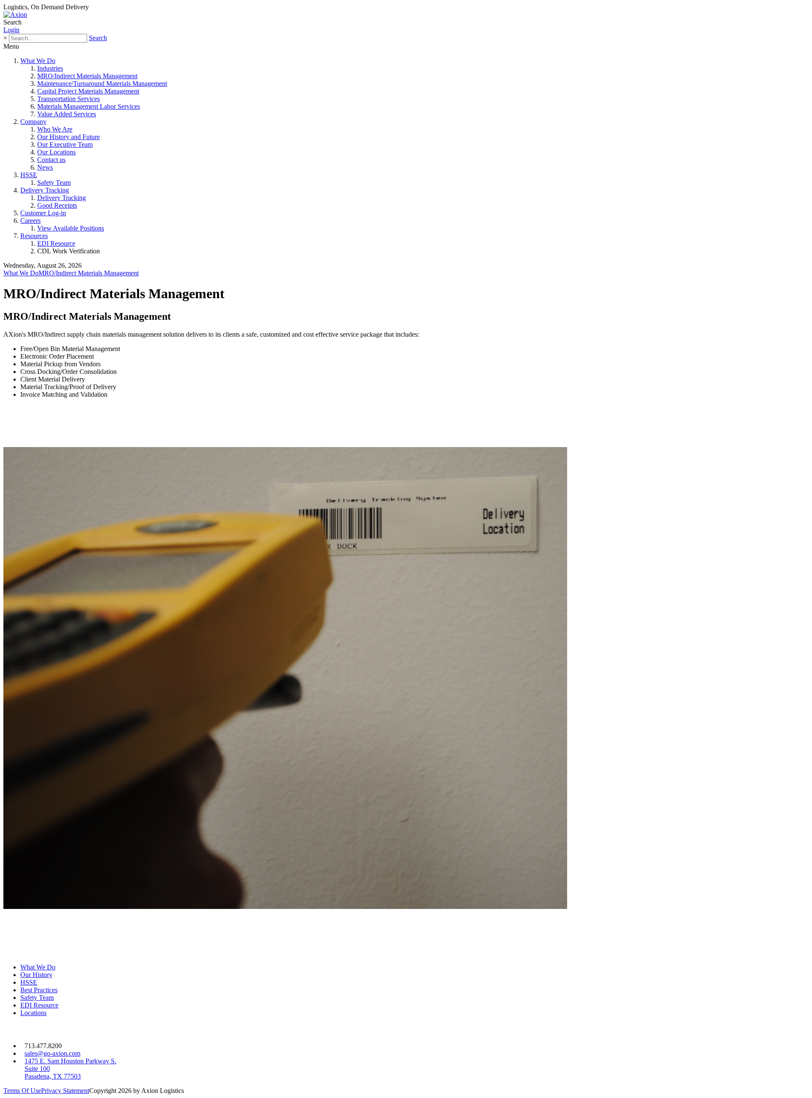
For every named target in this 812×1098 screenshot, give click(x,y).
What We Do (37, 60)
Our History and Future (68, 136)
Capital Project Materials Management (88, 91)
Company (33, 121)
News (45, 167)
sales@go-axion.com (52, 1053)
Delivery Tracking (44, 190)
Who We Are (54, 129)
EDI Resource (56, 243)
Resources (34, 235)
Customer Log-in (43, 213)
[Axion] (15, 14)
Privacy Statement (65, 1090)
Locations (33, 1012)
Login (11, 29)
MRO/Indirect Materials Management (87, 76)
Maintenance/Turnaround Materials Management (102, 83)
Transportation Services (68, 98)
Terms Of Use (22, 1090)
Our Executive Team (65, 144)
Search (98, 37)
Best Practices (39, 990)
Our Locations (56, 152)
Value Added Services (66, 114)
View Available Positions (70, 228)
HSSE (28, 174)
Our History (36, 974)
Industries (50, 68)
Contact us (51, 159)
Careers (30, 220)
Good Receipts (57, 205)
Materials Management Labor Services (88, 106)
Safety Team (54, 182)
